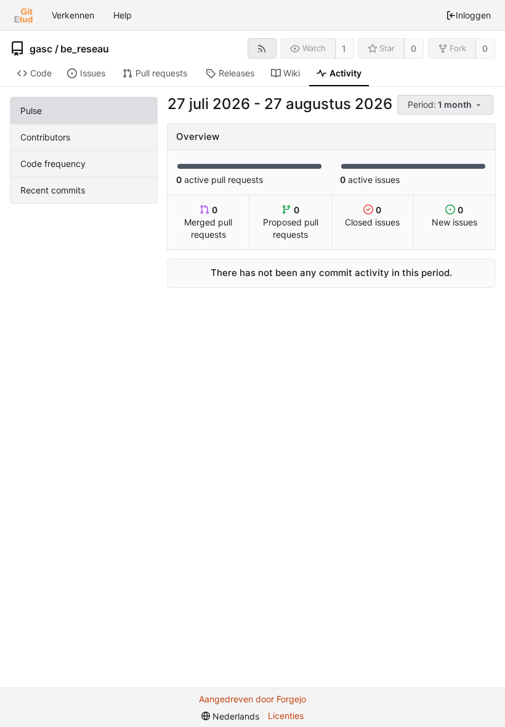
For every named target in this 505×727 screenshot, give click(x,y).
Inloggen (473, 15)
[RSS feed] (262, 48)
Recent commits (52, 190)
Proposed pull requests (290, 222)
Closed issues (372, 216)
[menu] (446, 105)
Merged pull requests (208, 222)
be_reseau (84, 49)
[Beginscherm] (23, 15)
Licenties (286, 715)
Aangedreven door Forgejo (252, 699)
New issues (454, 216)
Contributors (45, 137)
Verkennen (73, 15)
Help (122, 15)
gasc (41, 49)
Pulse (31, 110)
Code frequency (53, 163)
